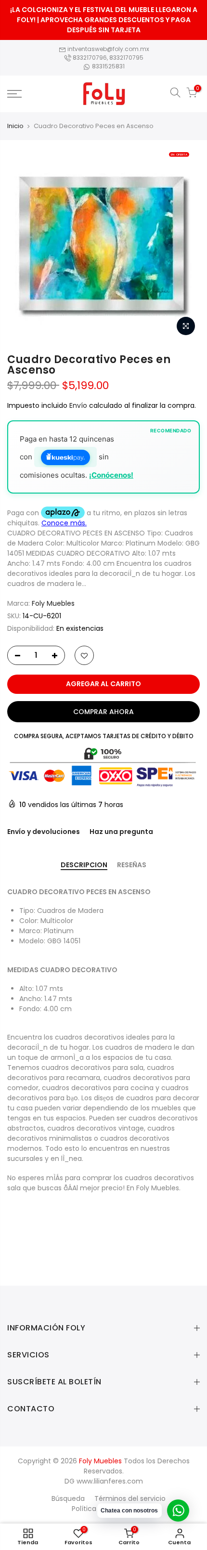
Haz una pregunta (121, 831)
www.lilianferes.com (110, 1481)
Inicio (15, 126)
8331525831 (108, 66)
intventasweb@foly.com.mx (107, 49)
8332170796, (90, 57)
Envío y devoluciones (43, 831)
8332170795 (126, 57)
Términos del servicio (130, 1498)
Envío (79, 405)
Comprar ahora (103, 711)
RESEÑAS (131, 865)
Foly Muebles (53, 603)
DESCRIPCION (84, 865)
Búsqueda (68, 1498)
